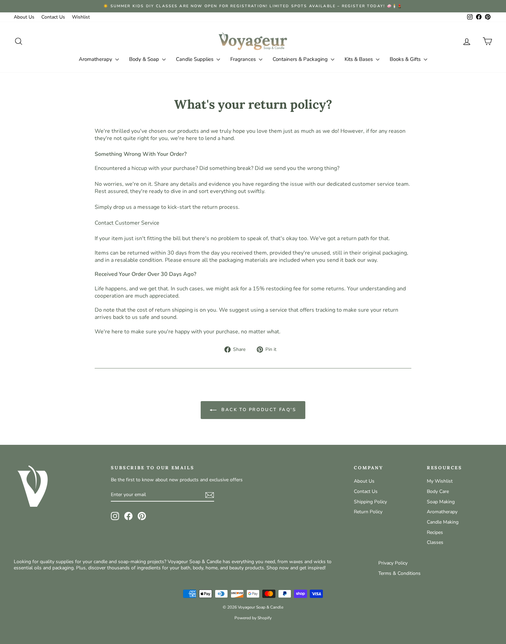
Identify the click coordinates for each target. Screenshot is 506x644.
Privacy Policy (393, 563)
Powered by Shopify (253, 618)
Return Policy (368, 511)
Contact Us (53, 17)
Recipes (435, 532)
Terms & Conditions (399, 573)
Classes (435, 542)
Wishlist (81, 17)
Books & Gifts (406, 59)
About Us (24, 17)
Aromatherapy (96, 59)
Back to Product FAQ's (257, 410)
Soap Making (441, 501)
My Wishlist (440, 481)
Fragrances (243, 59)
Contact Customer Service (127, 223)
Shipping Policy (370, 501)
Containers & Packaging (301, 59)
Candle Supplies (195, 59)
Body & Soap (144, 59)
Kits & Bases (359, 59)
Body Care (438, 491)
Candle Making (442, 522)
